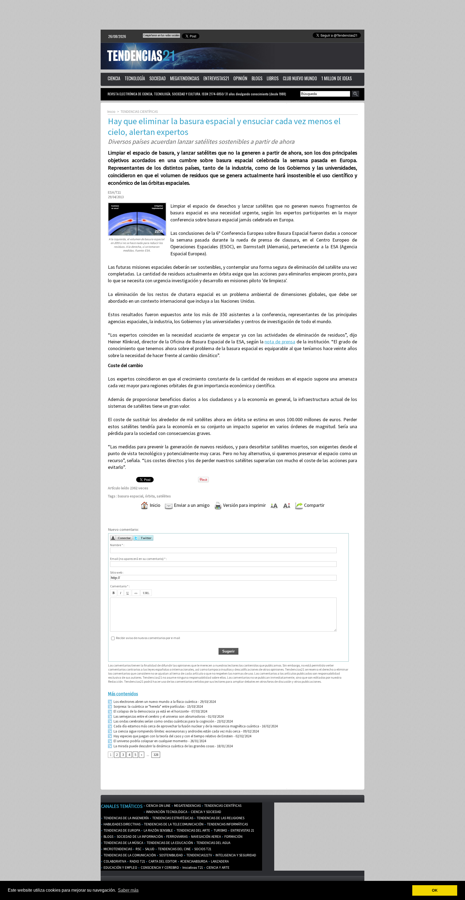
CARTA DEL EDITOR (162, 861)
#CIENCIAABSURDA (193, 861)
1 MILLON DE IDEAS (336, 78)
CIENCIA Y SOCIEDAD (205, 812)
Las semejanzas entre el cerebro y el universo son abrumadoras (159, 716)
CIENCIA (114, 78)
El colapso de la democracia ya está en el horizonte (151, 711)
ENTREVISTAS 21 (242, 830)
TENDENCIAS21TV (199, 855)
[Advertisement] (232, 15)
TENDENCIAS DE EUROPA (121, 830)
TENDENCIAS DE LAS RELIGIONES (220, 818)
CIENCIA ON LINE (158, 805)
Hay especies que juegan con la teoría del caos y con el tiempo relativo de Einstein (173, 736)
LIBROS (273, 78)
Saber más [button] (128, 890)
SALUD (149, 849)
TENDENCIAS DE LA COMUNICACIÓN (129, 855)
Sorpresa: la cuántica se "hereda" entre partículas (148, 706)
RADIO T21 (137, 861)
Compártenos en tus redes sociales (161, 35)
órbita (150, 496)
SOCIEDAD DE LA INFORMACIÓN (139, 836)
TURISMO (220, 830)
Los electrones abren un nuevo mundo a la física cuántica (155, 701)
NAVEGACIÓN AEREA (205, 836)
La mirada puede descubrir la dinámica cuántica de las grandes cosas (163, 746)
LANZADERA (219, 861)
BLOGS (257, 78)
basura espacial (130, 496)
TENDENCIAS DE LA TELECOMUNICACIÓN (173, 824)
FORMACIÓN (233, 836)
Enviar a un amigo (191, 505)
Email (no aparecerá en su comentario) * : (138, 559)
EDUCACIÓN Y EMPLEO (120, 867)
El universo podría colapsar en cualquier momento (150, 741)
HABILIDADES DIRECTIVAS (121, 824)
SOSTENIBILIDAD (170, 855)
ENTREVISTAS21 (216, 78)
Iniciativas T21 (192, 867)
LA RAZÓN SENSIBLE (158, 830)
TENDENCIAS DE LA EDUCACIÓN (169, 842)
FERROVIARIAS (176, 836)
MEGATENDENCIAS (184, 78)
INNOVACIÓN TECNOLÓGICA (166, 812)
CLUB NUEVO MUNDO (300, 78)
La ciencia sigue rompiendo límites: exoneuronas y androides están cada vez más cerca (176, 731)
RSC (138, 849)
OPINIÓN (240, 78)
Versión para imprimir (244, 505)
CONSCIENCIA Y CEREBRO (159, 867)
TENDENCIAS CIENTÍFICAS (139, 111)
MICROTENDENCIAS (117, 849)
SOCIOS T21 (202, 849)
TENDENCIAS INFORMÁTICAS (227, 824)
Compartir (314, 505)
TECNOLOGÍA (135, 78)
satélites (164, 496)
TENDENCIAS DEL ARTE (193, 830)
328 (155, 754)
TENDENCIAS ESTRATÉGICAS (172, 818)
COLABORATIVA (114, 861)
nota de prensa (280, 342)
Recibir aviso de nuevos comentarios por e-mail (148, 638)
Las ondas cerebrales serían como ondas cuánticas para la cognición (163, 721)
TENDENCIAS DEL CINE (174, 849)
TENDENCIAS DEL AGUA (213, 842)
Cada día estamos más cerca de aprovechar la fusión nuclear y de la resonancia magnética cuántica (186, 726)
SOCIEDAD (157, 78)
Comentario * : (120, 586)
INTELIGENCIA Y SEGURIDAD (235, 855)
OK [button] (435, 890)
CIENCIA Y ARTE (218, 867)
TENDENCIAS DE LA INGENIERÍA (126, 818)
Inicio (111, 111)
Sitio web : (117, 572)
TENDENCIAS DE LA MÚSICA (123, 842)
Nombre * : (117, 545)
